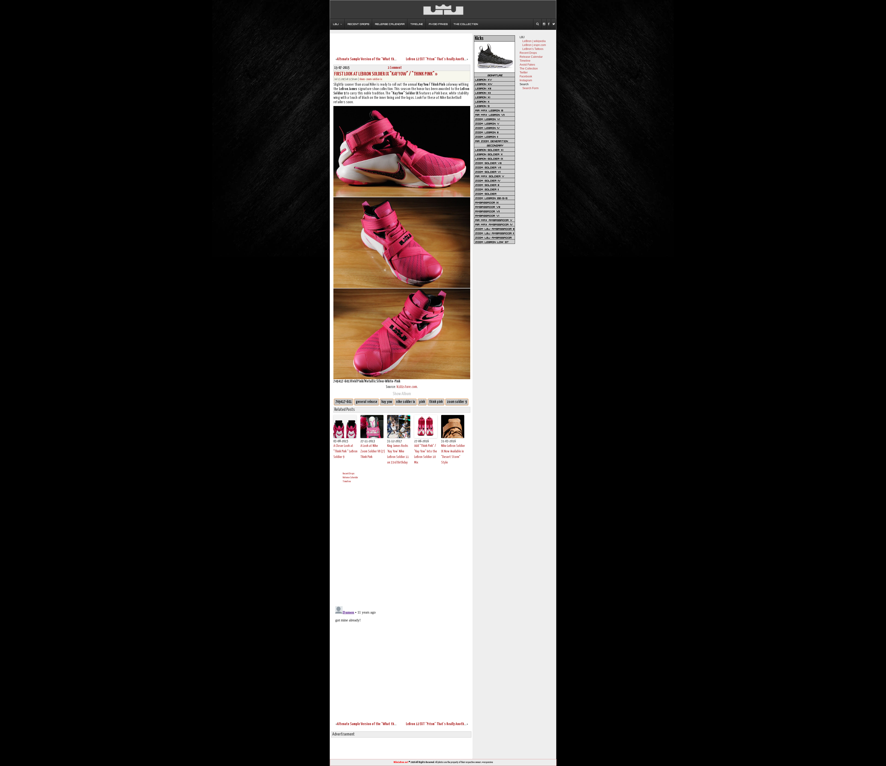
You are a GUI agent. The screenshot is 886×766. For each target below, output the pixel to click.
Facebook (526, 76)
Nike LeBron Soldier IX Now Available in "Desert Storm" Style (453, 454)
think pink (436, 402)
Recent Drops (348, 473)
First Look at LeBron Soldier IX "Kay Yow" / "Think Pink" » (385, 74)
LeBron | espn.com (534, 45)
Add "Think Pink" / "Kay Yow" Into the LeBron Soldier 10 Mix (425, 454)
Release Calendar (350, 477)
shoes (362, 79)
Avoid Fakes (527, 64)
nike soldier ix (405, 402)
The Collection (529, 68)
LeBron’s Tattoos (532, 49)
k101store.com (407, 387)
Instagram (526, 80)
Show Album (402, 394)
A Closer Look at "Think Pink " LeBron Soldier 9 (345, 451)
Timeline (347, 481)
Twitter (524, 72)
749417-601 (343, 402)
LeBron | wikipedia (534, 41)
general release (366, 402)
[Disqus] (401, 544)
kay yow (386, 402)
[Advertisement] (401, 42)
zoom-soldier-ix (374, 79)
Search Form (530, 88)
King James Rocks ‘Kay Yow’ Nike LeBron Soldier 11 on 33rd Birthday (398, 454)
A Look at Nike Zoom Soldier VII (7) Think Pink (372, 451)
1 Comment (395, 68)
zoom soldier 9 (457, 402)
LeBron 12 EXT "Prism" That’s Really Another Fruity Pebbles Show (450, 59)
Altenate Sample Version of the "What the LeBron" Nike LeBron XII (382, 59)
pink (422, 402)
